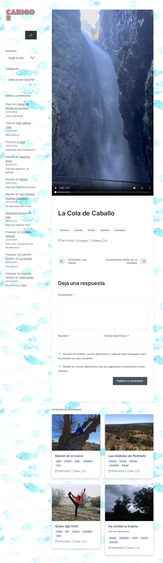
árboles (113, 538)
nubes (135, 538)
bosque (113, 461)
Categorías (12, 68)
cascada (78, 230)
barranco (64, 230)
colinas (123, 461)
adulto (59, 531)
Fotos (77, 471)
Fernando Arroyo (16, 213)
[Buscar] (31, 35)
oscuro (144, 538)
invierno (68, 461)
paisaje (125, 465)
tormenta (113, 542)
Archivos (11, 51)
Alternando (26, 277)
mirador (91, 230)
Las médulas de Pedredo (127, 456)
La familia (25, 258)
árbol (59, 461)
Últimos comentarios (18, 95)
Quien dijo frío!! (66, 526)
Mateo (24, 179)
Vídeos (96, 240)
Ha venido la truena (123, 526)
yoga (59, 536)
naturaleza (120, 230)
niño (58, 465)
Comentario (66, 294)
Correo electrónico (116, 335)
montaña (105, 230)
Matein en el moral (69, 456)
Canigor (20, 15)
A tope (21, 142)
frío (67, 531)
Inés (8, 217)
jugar (77, 461)
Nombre (64, 335)
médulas (133, 461)
